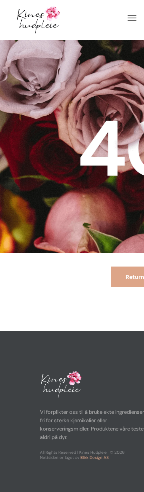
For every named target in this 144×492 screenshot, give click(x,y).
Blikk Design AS (94, 457)
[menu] (132, 18)
